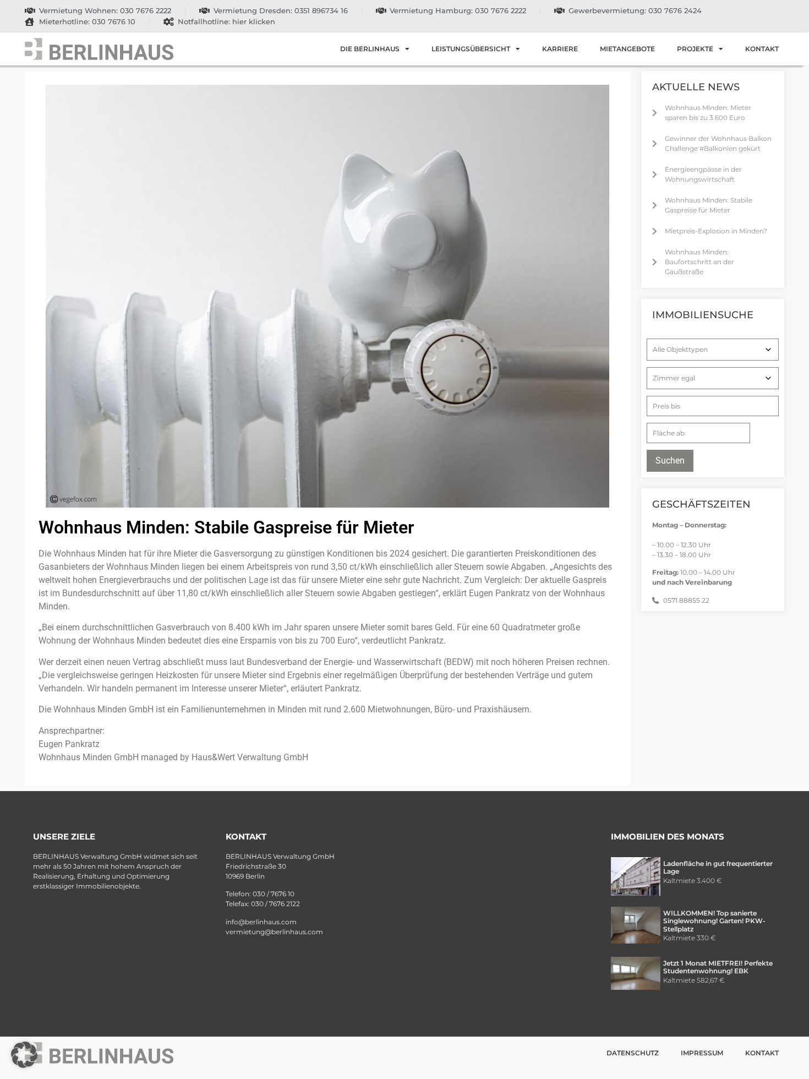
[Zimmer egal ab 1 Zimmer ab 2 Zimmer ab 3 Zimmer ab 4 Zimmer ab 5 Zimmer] (713, 378)
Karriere (560, 49)
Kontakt (762, 49)
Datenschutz (632, 1053)
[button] (24, 1055)
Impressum (702, 1053)
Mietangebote (627, 49)
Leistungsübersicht (470, 49)
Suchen (670, 460)
